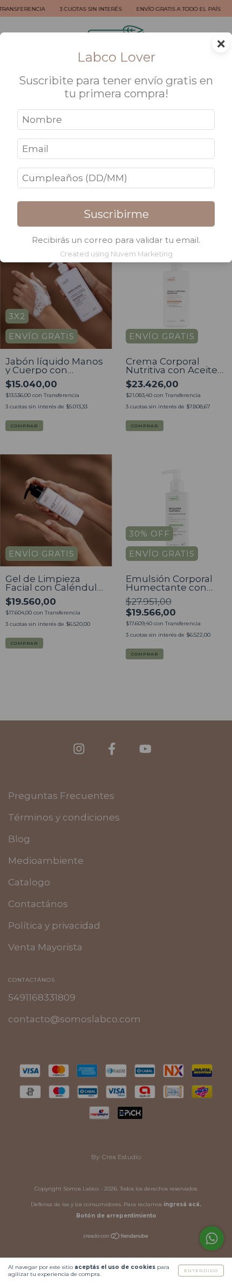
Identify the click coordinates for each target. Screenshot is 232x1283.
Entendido (201, 1270)
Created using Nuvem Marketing (116, 254)
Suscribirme (116, 214)
